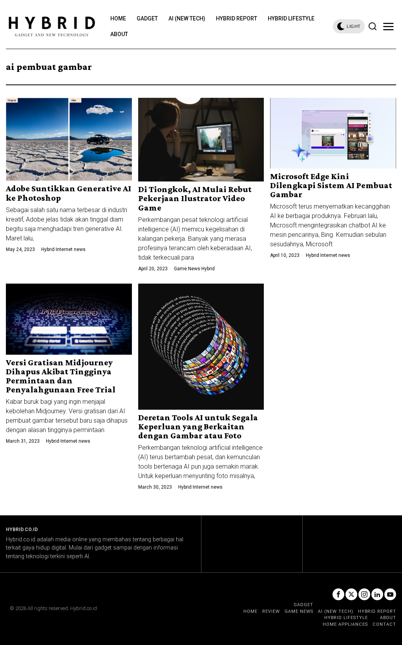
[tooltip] (338, 594)
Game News (187, 268)
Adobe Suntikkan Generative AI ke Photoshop (68, 193)
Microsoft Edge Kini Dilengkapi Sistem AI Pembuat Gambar (331, 185)
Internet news (71, 249)
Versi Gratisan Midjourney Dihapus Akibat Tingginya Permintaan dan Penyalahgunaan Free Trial (60, 376)
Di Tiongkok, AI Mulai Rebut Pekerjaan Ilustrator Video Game (195, 198)
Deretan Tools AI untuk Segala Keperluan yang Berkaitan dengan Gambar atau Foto (198, 426)
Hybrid (48, 249)
